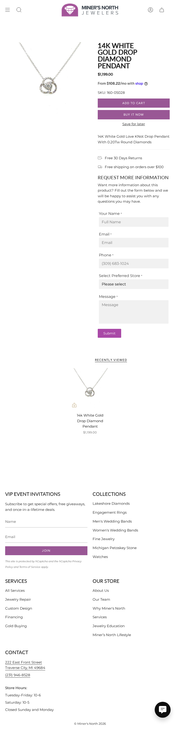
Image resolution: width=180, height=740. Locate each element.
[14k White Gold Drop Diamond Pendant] (90, 389)
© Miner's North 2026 (90, 723)
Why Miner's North (109, 608)
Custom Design (18, 608)
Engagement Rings (110, 512)
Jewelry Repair (18, 599)
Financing (14, 617)
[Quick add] (74, 405)
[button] (19, 10)
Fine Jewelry (104, 539)
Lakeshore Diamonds (111, 503)
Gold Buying (16, 626)
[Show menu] (7, 10)
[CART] (162, 10)
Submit (109, 333)
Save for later (133, 124)
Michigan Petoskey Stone (115, 548)
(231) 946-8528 (17, 675)
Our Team (101, 599)
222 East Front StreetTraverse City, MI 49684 (25, 665)
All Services (15, 590)
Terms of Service (29, 567)
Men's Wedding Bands (112, 521)
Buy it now (134, 114)
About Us (101, 590)
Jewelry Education (109, 626)
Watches (100, 556)
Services (100, 617)
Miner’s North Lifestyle (112, 635)
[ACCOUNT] (150, 10)
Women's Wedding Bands (115, 530)
